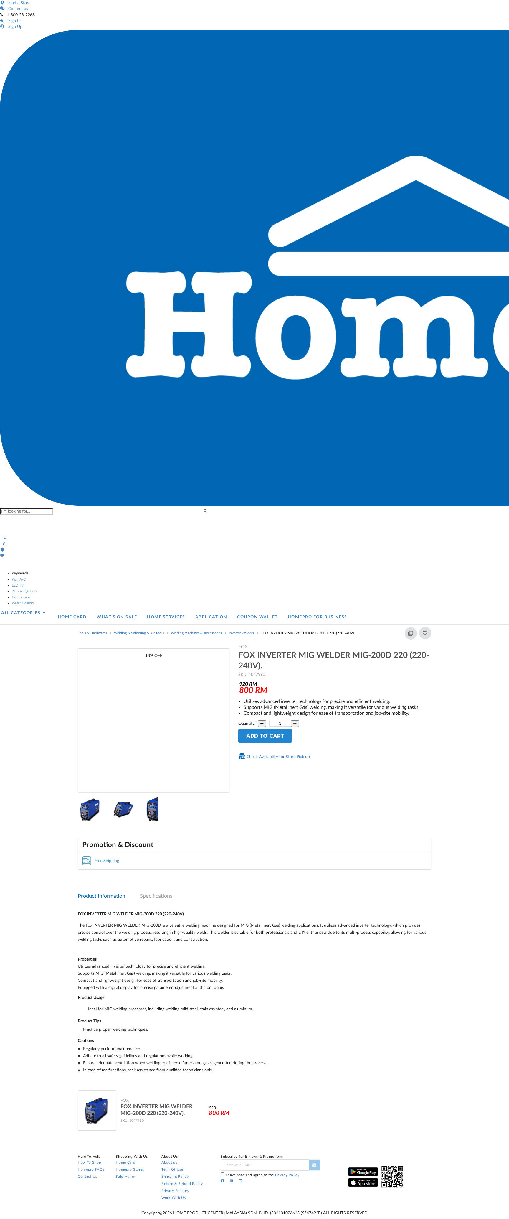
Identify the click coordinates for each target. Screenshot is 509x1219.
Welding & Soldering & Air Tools (139, 633)
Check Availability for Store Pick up (277, 757)
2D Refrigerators (24, 591)
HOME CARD (72, 617)
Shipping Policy (175, 1176)
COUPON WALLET (257, 617)
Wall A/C (19, 579)
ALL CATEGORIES (21, 613)
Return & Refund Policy (182, 1183)
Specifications (156, 896)
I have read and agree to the (263, 1175)
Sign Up (14, 27)
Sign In (13, 21)
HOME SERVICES (166, 617)
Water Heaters (23, 603)
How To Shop (89, 1162)
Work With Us (173, 1198)
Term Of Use (172, 1169)
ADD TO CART (265, 736)
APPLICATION (211, 617)
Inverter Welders (241, 633)
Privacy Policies (175, 1190)
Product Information (101, 896)
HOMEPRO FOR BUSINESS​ (317, 617)
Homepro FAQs (91, 1169)
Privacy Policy (287, 1175)
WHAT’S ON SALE (117, 617)
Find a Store (18, 3)
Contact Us (87, 1176)
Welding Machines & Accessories (196, 633)
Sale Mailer (125, 1176)
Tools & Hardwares (92, 633)
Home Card (125, 1162)
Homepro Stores (130, 1169)
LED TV (18, 585)
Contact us (17, 9)
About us (169, 1162)
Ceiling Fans (21, 597)
